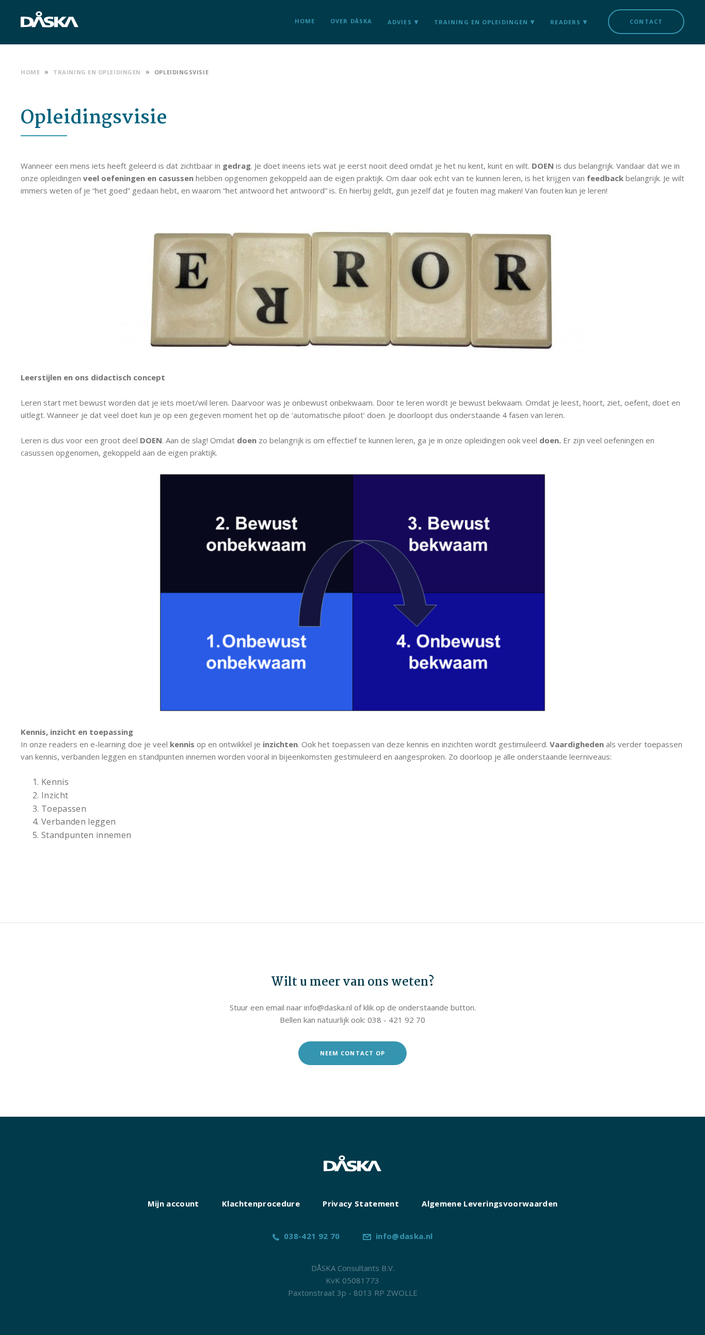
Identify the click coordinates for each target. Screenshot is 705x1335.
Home (305, 21)
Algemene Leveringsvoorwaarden (489, 1203)
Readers (565, 22)
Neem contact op (353, 1053)
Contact (646, 21)
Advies (400, 22)
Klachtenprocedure (261, 1203)
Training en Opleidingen (481, 22)
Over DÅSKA (351, 21)
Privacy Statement (361, 1203)
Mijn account (173, 1203)
